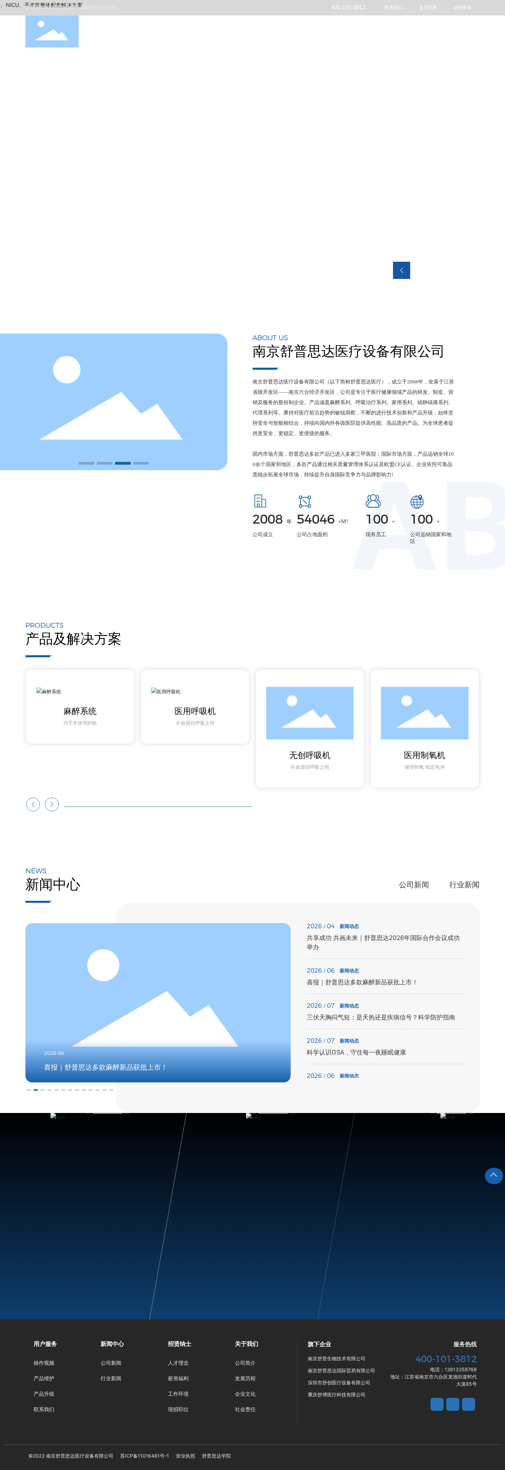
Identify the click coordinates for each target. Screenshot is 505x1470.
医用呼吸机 (195, 711)
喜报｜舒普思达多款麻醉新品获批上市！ (362, 982)
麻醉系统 (80, 711)
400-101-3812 (348, 7)
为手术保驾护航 (80, 723)
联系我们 (393, 7)
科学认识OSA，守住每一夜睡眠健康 (356, 1052)
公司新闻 (414, 884)
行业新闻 (464, 884)
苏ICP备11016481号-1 (144, 1456)
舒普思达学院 (216, 1456)
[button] (86, 463)
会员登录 (463, 7)
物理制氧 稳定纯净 (425, 767)
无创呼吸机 (309, 755)
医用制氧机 (424, 755)
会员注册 (428, 7)
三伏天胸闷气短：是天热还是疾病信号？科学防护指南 (381, 1017)
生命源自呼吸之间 (195, 723)
